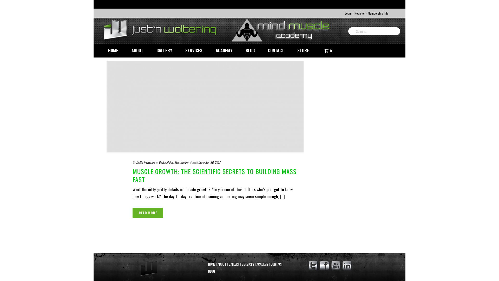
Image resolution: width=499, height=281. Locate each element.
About (137, 50)
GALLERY (234, 264)
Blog (250, 50)
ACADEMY (262, 264)
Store (303, 50)
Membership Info (378, 13)
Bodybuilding (166, 162)
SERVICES (248, 264)
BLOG (211, 271)
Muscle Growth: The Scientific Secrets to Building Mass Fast (215, 175)
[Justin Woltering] (218, 31)
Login (348, 13)
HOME (211, 264)
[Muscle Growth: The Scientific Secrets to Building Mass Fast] (205, 106)
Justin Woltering (145, 162)
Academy (224, 50)
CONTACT (277, 264)
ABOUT (222, 264)
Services (193, 50)
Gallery (164, 50)
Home (113, 50)
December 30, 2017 (209, 162)
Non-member (181, 162)
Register (359, 13)
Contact (276, 50)
